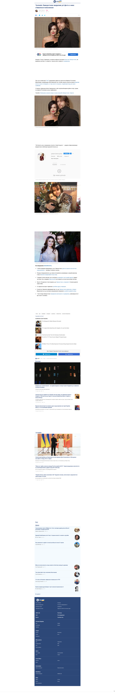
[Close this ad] (114, 691)
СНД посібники (38, 647)
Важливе (38, 361)
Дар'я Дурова (42, 10)
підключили (52, 279)
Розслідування (61, 615)
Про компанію (38, 602)
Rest (36, 522)
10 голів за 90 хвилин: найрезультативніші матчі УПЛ (47, 579)
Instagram (48, 313)
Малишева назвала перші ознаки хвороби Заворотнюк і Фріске (57, 93)
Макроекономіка (61, 667)
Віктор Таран (38, 537)
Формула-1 (38, 636)
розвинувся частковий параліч (65, 277)
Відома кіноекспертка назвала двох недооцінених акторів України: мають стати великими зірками (52, 406)
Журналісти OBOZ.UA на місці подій (64, 608)
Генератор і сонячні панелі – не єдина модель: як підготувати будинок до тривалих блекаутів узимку (57, 386)
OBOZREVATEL (48, 265)
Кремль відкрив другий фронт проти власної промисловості (49, 586)
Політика (60, 612)
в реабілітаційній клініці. (70, 291)
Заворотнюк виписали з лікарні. (68, 289)
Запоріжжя (38, 625)
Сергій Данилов (38, 574)
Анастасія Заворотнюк (66, 313)
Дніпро (59, 625)
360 (47, 80)
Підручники (60, 641)
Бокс (58, 634)
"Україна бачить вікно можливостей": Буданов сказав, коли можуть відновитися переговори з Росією (56, 475)
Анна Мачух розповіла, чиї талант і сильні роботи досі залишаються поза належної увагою (53, 409)
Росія (37, 313)
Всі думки (37, 594)
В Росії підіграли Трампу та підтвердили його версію (45, 469)
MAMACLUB (60, 673)
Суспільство (60, 617)
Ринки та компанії (39, 667)
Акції (36, 654)
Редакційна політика (39, 316)
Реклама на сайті (39, 606)
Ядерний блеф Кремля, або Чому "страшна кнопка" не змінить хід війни (52, 535)
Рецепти (37, 660)
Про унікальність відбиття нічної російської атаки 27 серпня (49, 542)
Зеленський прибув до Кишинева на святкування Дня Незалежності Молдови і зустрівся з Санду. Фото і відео (55, 458)
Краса (37, 681)
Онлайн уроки (38, 643)
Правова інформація (39, 604)
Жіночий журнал (39, 683)
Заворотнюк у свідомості (63, 282)
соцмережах (66, 61)
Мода (59, 681)
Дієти (37, 662)
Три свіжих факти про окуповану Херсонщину (46, 572)
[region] (57, 70)
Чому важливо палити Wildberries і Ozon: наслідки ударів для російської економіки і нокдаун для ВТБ (52, 529)
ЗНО (36, 645)
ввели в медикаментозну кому (49, 274)
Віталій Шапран (38, 588)
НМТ (58, 645)
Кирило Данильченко (39, 531)
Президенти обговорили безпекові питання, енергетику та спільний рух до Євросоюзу (52, 460)
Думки (37, 525)
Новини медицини (39, 673)
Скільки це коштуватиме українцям (42, 389)
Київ (36, 623)
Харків (59, 623)
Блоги (37, 617)
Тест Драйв (38, 652)
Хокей (37, 634)
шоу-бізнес (53, 313)
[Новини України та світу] (37, 358)
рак (39, 313)
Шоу (41, 358)
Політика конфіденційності (62, 604)
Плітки (59, 679)
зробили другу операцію (59, 286)
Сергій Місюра (38, 544)
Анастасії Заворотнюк (70, 59)
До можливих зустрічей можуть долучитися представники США (48, 478)
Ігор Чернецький (38, 567)
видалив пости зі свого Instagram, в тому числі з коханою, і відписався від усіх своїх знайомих (57, 84)
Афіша (37, 679)
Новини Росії (59, 313)
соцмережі (43, 313)
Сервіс (59, 654)
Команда (59, 602)
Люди (47, 10)
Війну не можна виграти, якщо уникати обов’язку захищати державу (51, 565)
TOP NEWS (38, 432)
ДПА (58, 643)
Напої (59, 660)
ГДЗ (36, 641)
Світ (37, 615)
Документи (60, 606)
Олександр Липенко (39, 581)
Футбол (37, 632)
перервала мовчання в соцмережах (60, 294)
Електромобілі (60, 652)
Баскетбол (59, 632)
